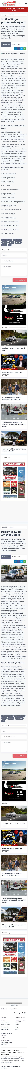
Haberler (11, 15)
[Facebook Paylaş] (18, 48)
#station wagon (7, 240)
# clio (11, 242)
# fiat (4, 718)
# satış (4, 242)
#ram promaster (7, 716)
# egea (18, 242)
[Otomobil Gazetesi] (9, 3)
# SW (4, 245)
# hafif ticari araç (19, 716)
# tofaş (11, 718)
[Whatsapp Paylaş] (24, 48)
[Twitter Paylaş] (21, 48)
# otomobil (17, 240)
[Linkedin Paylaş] (15, 48)
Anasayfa (4, 15)
